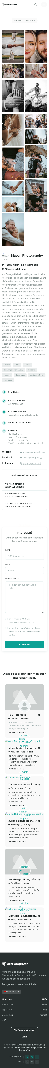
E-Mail (8, 550)
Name (8, 564)
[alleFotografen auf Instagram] (32, 1057)
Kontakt (43, 1015)
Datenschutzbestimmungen (20, 622)
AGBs (24, 619)
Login (24, 1037)
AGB (4, 1020)
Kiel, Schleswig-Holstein (22, 752)
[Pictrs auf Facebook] (37, 1062)
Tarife (44, 1005)
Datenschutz (7, 1015)
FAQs (44, 1010)
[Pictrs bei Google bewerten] (27, 1062)
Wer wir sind (7, 1005)
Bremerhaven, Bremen (21, 788)
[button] (35, 4)
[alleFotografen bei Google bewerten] (27, 1057)
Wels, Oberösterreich (21, 920)
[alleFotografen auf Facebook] (37, 1057)
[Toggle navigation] (44, 4)
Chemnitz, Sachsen (20, 719)
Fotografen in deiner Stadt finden (19, 984)
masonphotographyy (32, 458)
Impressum (7, 1010)
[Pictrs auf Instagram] (32, 1062)
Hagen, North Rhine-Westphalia (21, 265)
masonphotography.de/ (34, 452)
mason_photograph (31, 463)
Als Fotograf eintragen (24, 1030)
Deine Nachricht (12, 579)
